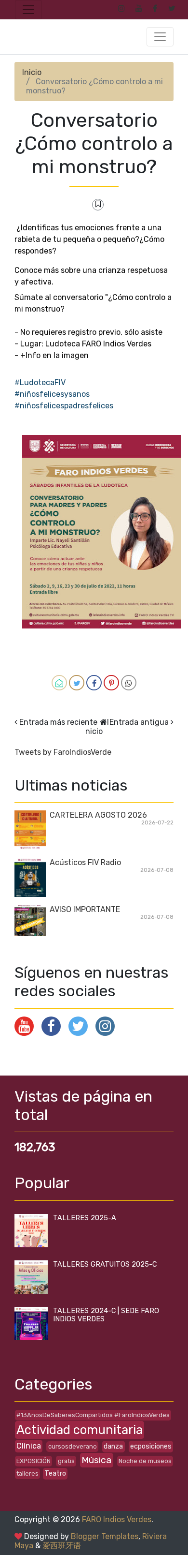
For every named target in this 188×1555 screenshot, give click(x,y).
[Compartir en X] (76, 682)
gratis (66, 1461)
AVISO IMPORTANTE (85, 909)
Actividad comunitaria (79, 1429)
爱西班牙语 (61, 1545)
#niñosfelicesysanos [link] (52, 394)
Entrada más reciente (58, 722)
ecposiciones (151, 1446)
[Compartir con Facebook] (94, 682)
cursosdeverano (72, 1446)
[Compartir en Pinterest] (111, 682)
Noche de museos (145, 1461)
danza (113, 1446)
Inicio (31, 72)
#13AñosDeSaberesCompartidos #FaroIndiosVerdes (93, 1415)
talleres (27, 1473)
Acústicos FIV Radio (85, 862)
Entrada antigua (139, 722)
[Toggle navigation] (28, 9)
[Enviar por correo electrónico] (59, 682)
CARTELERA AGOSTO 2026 (98, 815)
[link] (40, 382)
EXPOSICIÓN (33, 1461)
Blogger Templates (104, 1536)
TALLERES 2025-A (84, 1218)
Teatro (55, 1473)
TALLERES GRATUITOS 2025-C (105, 1264)
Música (96, 1459)
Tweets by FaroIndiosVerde (62, 752)
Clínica (28, 1445)
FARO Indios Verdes (116, 1519)
